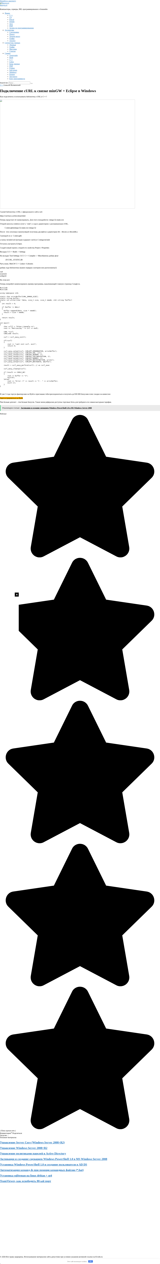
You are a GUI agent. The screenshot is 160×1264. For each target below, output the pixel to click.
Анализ (12, 41)
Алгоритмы (9, 30)
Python (12, 68)
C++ (11, 15)
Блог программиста (17, 79)
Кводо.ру (3, 5)
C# (10, 17)
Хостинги (13, 77)
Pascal (11, 20)
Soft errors (13, 70)
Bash (11, 58)
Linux (11, 62)
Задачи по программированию (21, 28)
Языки (7, 13)
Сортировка (14, 32)
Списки (12, 51)
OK (90, 1261)
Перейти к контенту (8, 1)
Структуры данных (12, 43)
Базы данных (14, 64)
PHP (11, 26)
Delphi (11, 22)
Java (11, 24)
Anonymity (13, 55)
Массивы (13, 49)
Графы (12, 39)
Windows (12, 72)
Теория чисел (14, 36)
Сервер (7, 53)
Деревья (12, 45)
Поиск (12, 34)
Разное (12, 74)
